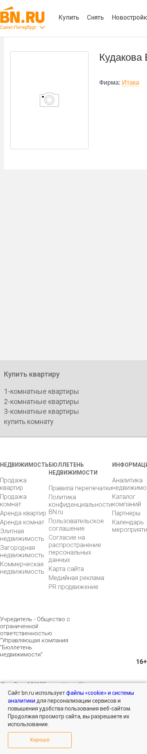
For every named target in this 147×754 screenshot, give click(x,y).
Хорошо (40, 740)
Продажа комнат (13, 500)
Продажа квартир (13, 484)
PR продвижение (73, 587)
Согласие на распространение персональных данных (75, 549)
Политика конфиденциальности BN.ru (80, 504)
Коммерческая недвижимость (22, 567)
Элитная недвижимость (22, 534)
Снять (95, 17)
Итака (130, 82)
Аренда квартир (23, 513)
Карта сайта (66, 569)
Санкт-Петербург (18, 27)
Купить (68, 17)
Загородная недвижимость (22, 551)
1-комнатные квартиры (41, 391)
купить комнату (29, 421)
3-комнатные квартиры (41, 411)
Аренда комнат (22, 522)
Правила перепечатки (80, 488)
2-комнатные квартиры (41, 401)
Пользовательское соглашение (76, 524)
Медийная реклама (76, 578)
